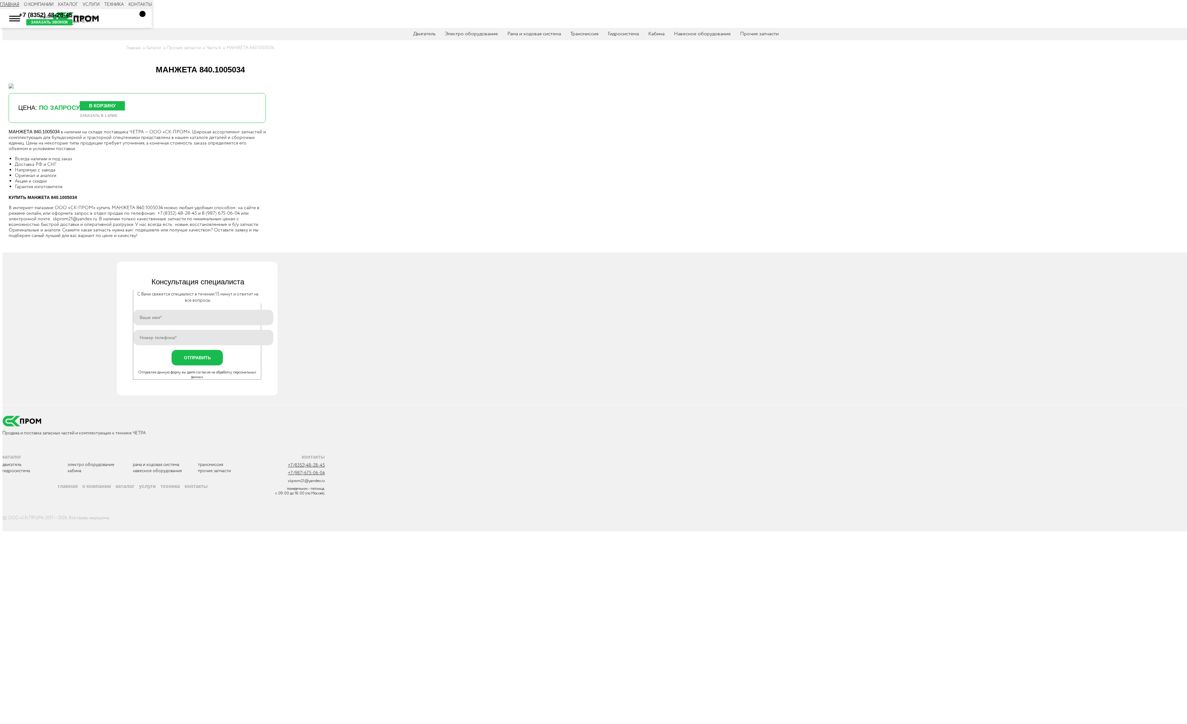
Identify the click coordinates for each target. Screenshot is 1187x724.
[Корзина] (142, 14)
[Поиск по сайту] (97, 18)
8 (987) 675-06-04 (221, 213)
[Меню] (15, 18)
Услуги (91, 5)
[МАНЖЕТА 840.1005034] (11, 86)
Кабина (656, 33)
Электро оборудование (471, 33)
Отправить (197, 357)
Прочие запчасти (759, 33)
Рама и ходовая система (534, 33)
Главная (9, 5)
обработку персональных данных (224, 375)
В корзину (102, 105)
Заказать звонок (49, 22)
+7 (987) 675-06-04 (306, 473)
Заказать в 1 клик (98, 116)
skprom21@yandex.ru (75, 219)
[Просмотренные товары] (115, 18)
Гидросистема (623, 33)
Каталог (68, 5)
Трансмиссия (584, 33)
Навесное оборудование (702, 33)
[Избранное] (134, 18)
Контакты (140, 5)
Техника (114, 5)
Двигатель (424, 33)
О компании (38, 5)
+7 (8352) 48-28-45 (45, 15)
